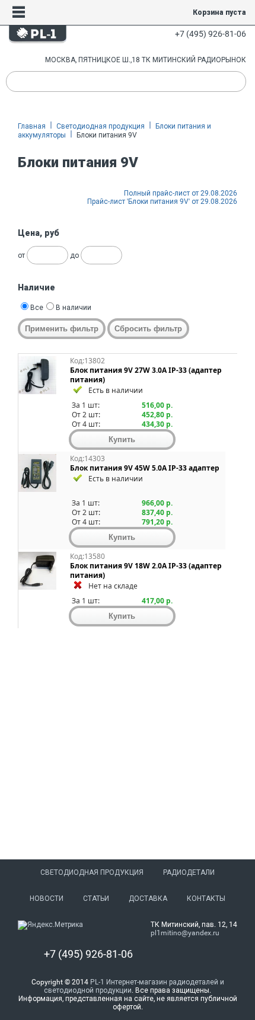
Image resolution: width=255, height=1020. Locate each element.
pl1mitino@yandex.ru (185, 933)
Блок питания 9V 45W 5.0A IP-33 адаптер (144, 468)
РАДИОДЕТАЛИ (189, 872)
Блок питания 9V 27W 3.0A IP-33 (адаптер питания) (146, 375)
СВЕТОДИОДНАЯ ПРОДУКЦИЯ (92, 872)
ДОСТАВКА (148, 898)
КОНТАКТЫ (206, 898)
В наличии (73, 307)
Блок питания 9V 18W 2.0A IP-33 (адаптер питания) (146, 570)
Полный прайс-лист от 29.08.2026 (180, 193)
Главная (32, 126)
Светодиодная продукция (100, 126)
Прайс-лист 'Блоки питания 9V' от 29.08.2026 (162, 201)
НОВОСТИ (46, 898)
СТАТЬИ (96, 898)
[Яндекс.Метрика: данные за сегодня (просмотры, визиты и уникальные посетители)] (50, 925)
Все (36, 307)
